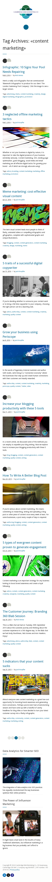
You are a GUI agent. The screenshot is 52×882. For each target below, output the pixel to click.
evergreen (13, 594)
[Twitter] (8, 875)
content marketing (26, 94)
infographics (19, 97)
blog (8, 455)
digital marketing (8, 97)
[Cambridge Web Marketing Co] (26, 14)
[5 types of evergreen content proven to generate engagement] (26, 565)
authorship (16, 312)
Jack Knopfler (19, 122)
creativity (37, 94)
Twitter (23, 386)
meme (25, 246)
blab (30, 641)
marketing (36, 171)
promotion (28, 97)
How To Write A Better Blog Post (24, 475)
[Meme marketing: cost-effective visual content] (26, 214)
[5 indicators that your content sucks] (26, 684)
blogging (10, 243)
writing (24, 458)
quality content (15, 314)
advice (9, 171)
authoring (10, 522)
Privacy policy (15, 870)
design (43, 94)
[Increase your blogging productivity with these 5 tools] (26, 427)
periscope (6, 386)
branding (15, 171)
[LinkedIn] (4, 875)
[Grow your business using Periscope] (26, 355)
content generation (26, 243)
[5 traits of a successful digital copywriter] (26, 286)
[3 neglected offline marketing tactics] (26, 137)
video (29, 386)
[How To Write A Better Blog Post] (26, 494)
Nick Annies (19, 75)
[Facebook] (12, 875)
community (19, 718)
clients (17, 94)
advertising (11, 94)
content (16, 243)
